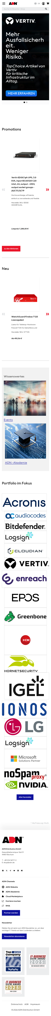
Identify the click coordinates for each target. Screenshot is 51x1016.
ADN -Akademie (16, 462)
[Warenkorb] (48, 3)
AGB (26, 1004)
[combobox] (22, 9)
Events (8, 419)
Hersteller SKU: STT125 (20, 332)
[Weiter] (47, 189)
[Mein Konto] (43, 3)
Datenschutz (17, 1004)
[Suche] (46, 9)
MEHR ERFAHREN (21, 93)
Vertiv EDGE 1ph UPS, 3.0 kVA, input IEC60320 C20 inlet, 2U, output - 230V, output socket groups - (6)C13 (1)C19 (24, 184)
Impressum (35, 1004)
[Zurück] (3, 189)
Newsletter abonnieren (14, 936)
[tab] (24, 102)
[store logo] (13, 3)
